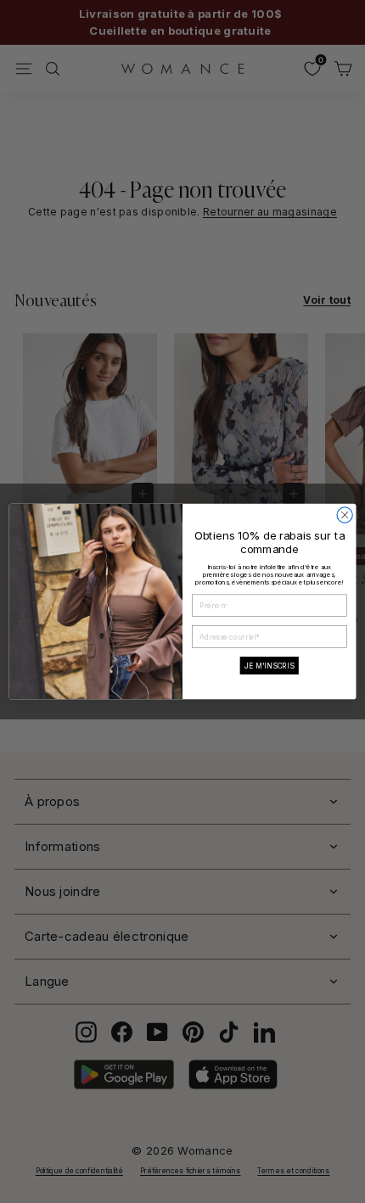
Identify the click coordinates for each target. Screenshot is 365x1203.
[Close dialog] (344, 515)
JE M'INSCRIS (269, 665)
